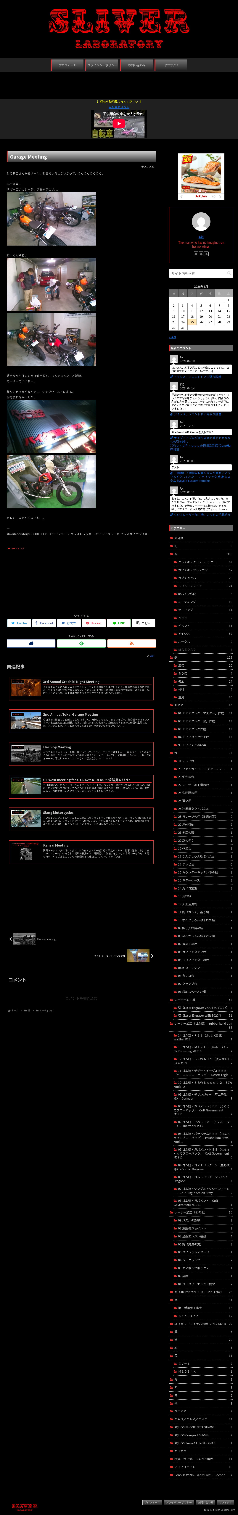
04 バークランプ (205, 1260)
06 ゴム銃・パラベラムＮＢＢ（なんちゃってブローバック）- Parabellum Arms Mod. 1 (203, 1137)
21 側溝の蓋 (205, 832)
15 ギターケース (205, 880)
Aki (201, 236)
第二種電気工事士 (205, 1308)
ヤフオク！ (225, 1502)
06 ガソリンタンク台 (205, 952)
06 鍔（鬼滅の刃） (205, 1244)
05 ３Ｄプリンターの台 (205, 960)
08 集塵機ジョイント (205, 1228)
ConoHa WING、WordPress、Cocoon (203, 1475)
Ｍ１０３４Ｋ (205, 1371)
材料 (205, 689)
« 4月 (172, 337)
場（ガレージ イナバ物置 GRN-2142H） (203, 1323)
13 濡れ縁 (205, 896)
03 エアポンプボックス (205, 1268)
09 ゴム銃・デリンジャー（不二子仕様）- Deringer (203, 1096)
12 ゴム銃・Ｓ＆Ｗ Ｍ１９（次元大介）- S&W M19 (203, 1061)
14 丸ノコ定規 (205, 888)
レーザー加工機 (203, 999)
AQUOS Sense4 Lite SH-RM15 (203, 1443)
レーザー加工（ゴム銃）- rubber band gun (203, 1025)
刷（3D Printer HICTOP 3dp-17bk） (203, 1292)
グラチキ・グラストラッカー (205, 562)
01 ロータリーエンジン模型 (205, 1284)
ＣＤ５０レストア (205, 586)
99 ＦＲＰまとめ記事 (205, 745)
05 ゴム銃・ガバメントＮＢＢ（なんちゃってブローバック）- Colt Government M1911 (203, 1153)
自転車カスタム (119, 107)
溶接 (205, 665)
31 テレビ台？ (205, 761)
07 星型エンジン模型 (205, 1236)
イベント (205, 625)
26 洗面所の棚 (205, 792)
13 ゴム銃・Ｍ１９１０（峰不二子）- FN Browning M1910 (203, 1049)
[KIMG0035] (51, 310)
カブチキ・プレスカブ (205, 570)
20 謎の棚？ (205, 840)
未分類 (203, 538)
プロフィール (152, 1502)
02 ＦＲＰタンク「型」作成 (205, 721)
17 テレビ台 (205, 864)
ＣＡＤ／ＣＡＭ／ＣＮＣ (203, 1419)
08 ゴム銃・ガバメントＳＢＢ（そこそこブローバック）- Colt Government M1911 (203, 1110)
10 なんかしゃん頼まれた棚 (205, 920)
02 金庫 (205, 1276)
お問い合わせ (205, 1502)
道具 (205, 697)
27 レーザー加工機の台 (205, 784)
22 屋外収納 (205, 824)
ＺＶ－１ (205, 1363)
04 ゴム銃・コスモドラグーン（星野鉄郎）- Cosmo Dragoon (203, 1167)
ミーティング (17, 548)
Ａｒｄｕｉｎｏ (205, 1315)
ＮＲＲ (205, 617)
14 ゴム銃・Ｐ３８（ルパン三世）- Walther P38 (203, 1037)
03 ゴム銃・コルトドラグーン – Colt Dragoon (203, 1179)
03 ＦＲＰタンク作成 (205, 729)
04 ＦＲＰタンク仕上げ (205, 737)
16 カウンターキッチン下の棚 (205, 872)
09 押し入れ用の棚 (205, 928)
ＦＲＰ (203, 705)
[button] (229, 273)
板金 (205, 681)
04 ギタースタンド (205, 968)
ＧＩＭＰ (203, 1411)
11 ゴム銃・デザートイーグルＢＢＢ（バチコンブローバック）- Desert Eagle (203, 1072)
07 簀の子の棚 (205, 944)
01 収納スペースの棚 (205, 991)
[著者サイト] (31, 643)
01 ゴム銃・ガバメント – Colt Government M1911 (203, 1202)
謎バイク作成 (205, 594)
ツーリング (205, 609)
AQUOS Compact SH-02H (203, 1435)
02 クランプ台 (205, 983)
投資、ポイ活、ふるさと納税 (203, 1459)
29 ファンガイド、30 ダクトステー (205, 769)
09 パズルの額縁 (205, 1220)
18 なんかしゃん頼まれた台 (205, 856)
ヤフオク (203, 1451)
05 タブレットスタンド (205, 1252)
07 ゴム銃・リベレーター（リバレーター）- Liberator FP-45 (203, 1124)
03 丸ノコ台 (205, 975)
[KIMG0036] (51, 452)
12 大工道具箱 (205, 904)
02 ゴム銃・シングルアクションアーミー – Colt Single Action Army (203, 1190)
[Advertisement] (119, 83)
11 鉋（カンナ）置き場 (205, 912)
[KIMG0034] (51, 365)
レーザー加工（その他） (203, 1212)
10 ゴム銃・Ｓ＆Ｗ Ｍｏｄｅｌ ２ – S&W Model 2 (203, 1084)
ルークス (205, 641)
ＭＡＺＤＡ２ (205, 649)
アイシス (205, 633)
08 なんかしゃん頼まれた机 (205, 936)
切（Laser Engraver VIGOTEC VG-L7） (205, 1007)
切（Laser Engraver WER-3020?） (205, 1015)
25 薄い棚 (205, 800)
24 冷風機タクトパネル (205, 808)
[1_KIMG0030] (51, 244)
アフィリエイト (203, 1467)
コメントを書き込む (81, 998)
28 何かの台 (205, 776)
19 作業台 (205, 848)
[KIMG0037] (51, 507)
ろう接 (205, 673)
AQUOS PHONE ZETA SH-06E (203, 1427)
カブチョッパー (205, 578)
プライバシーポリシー (179, 1502)
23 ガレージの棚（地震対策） (205, 816)
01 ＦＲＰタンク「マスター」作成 (205, 713)
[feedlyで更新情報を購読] (81, 643)
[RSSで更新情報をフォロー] (131, 643)
